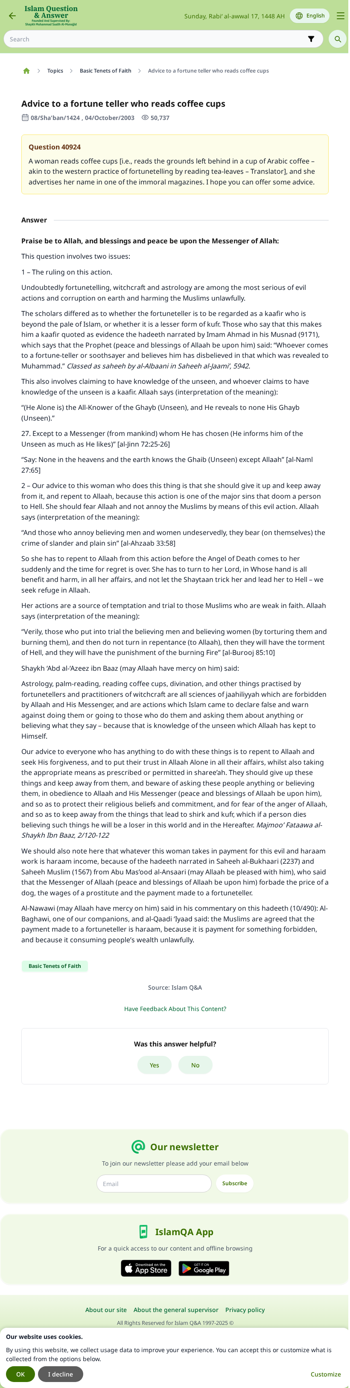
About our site (106, 1310)
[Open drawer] (341, 16)
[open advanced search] (311, 39)
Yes (154, 1065)
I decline (60, 1374)
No (195, 1065)
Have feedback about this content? (175, 1009)
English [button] (315, 15)
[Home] (26, 71)
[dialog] (175, 1358)
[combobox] (157, 39)
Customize (326, 1374)
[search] (338, 39)
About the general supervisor (176, 1310)
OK (20, 1374)
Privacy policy (245, 1310)
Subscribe (234, 1183)
